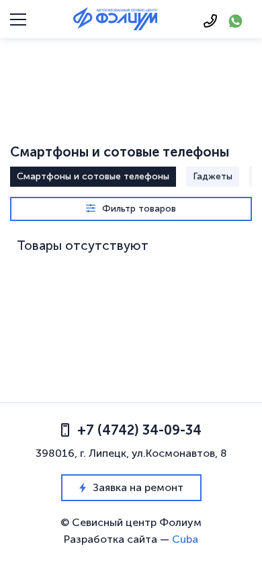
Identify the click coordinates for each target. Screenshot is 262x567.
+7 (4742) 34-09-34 (139, 430)
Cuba (185, 539)
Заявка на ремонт (138, 487)
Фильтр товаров (139, 208)
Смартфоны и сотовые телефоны (93, 176)
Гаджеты (212, 176)
